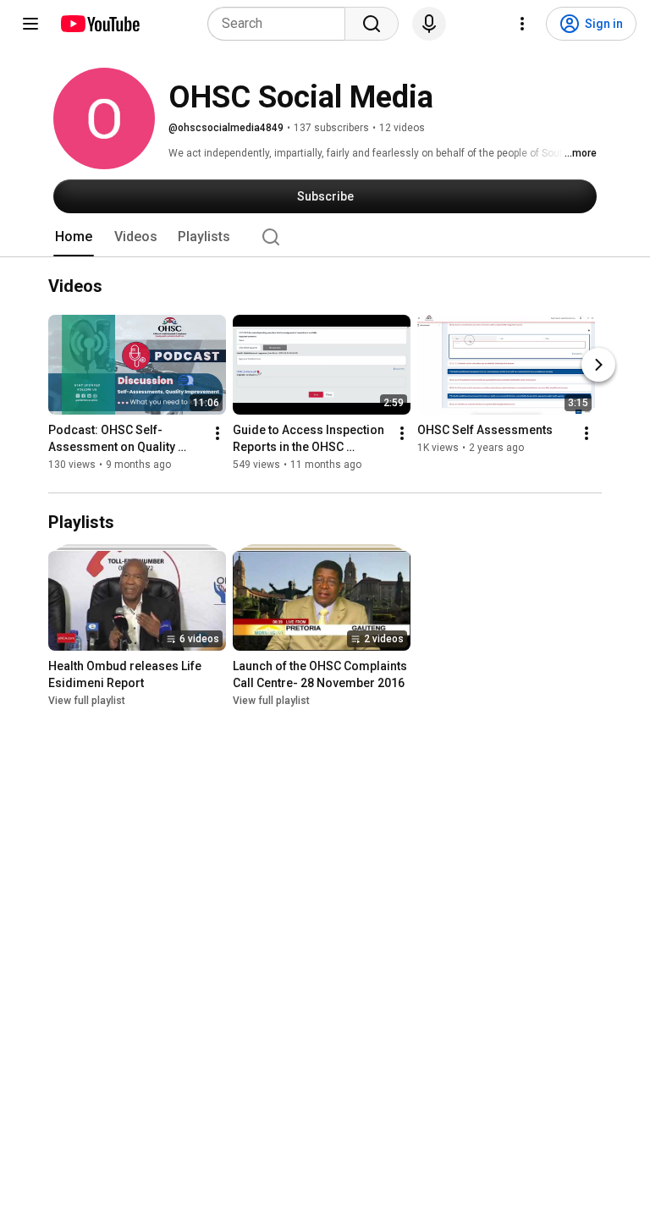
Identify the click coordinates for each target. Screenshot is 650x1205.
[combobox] (281, 24)
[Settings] (522, 24)
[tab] (73, 237)
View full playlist (86, 701)
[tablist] (325, 237)
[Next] (598, 365)
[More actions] (217, 433)
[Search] (371, 24)
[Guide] (30, 24)
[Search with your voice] (429, 24)
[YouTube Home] (99, 23)
